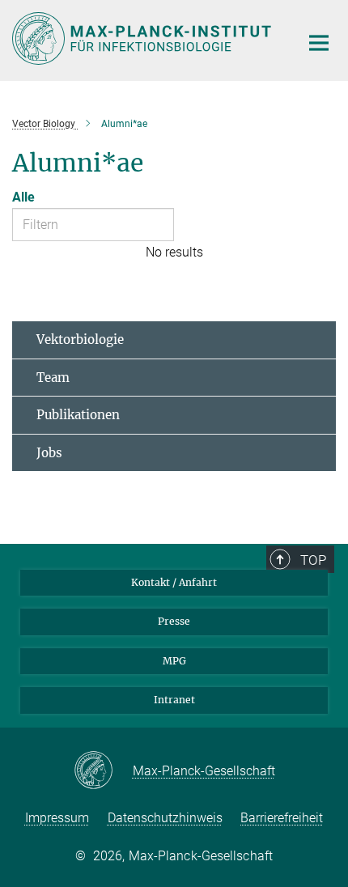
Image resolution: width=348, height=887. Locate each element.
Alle (23, 197)
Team (53, 377)
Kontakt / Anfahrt (174, 582)
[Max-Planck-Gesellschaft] (103, 771)
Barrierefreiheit (281, 817)
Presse (174, 621)
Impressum (57, 817)
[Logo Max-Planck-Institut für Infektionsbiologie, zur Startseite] (143, 38)
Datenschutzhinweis (165, 817)
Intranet (174, 700)
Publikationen (78, 414)
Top (313, 560)
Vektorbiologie (80, 339)
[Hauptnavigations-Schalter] (319, 43)
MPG (174, 661)
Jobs (49, 452)
